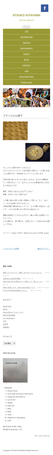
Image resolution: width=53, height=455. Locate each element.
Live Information (8, 318)
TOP (26, 31)
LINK (26, 71)
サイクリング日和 (11, 249)
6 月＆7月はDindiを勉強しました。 (15, 290)
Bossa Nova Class (26, 77)
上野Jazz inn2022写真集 (11, 278)
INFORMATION (26, 37)
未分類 (5, 324)
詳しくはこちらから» (42, 435)
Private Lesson (26, 82)
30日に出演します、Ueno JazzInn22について (19, 287)
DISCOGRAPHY (26, 48)
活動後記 (6, 327)
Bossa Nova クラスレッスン (13, 312)
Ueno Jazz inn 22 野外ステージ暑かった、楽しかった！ (23, 281)
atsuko (46, 233)
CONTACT (26, 65)
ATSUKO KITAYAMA (26, 15)
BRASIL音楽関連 (9, 315)
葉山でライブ (43, 249)
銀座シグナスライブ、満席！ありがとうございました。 (23, 273)
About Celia (7, 306)
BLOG (26, 60)
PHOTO (26, 54)
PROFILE (26, 43)
